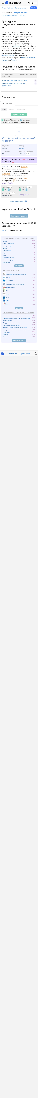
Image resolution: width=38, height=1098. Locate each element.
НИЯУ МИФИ (10, 287)
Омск (4, 255)
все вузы (19, 308)
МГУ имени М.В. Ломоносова (16, 274)
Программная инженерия (11, 325)
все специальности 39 (18, 201)
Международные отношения (12, 323)
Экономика (6, 316)
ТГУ (7, 297)
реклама (25, 353)
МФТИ (8, 277)
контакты (12, 353)
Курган (21, 148)
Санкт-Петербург (8, 243)
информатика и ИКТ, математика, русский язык (14, 84)
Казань (5, 248)
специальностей (8, 55)
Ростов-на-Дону (8, 260)
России (13, 60)
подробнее (24, 194)
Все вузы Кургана (19, 215)
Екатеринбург (7, 246)
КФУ (7, 301)
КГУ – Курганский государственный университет (18, 139)
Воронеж (5, 253)
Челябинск (6, 262)
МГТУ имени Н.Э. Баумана (15, 284)
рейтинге (16, 46)
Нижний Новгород (8, 257)
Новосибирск (7, 250)
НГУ (7, 294)
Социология (7, 337)
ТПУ (7, 291)
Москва (4, 230)
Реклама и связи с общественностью (15, 327)
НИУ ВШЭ (9, 281)
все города (19, 266)
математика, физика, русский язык (14, 80)
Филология (6, 332)
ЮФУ (7, 304)
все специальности (19, 340)
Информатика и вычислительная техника (16, 330)
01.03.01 (5, 166)
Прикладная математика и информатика (16, 318)
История (5, 334)
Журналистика (7, 320)
